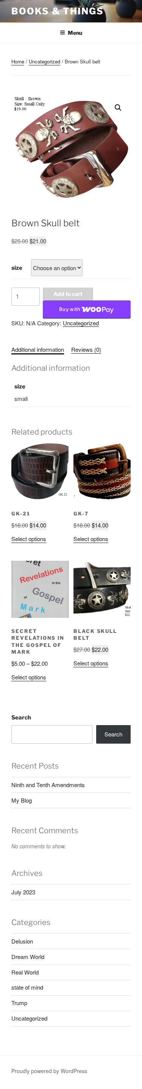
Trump (19, 1003)
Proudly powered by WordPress (49, 1071)
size (16, 268)
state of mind (27, 987)
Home (17, 61)
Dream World (27, 957)
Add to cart (68, 294)
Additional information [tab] (37, 349)
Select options (28, 539)
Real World (25, 972)
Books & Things (57, 11)
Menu (75, 32)
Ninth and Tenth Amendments (48, 785)
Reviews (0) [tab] (86, 349)
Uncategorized (44, 61)
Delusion (22, 941)
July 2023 (23, 892)
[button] (118, 107)
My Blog (21, 800)
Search (21, 717)
